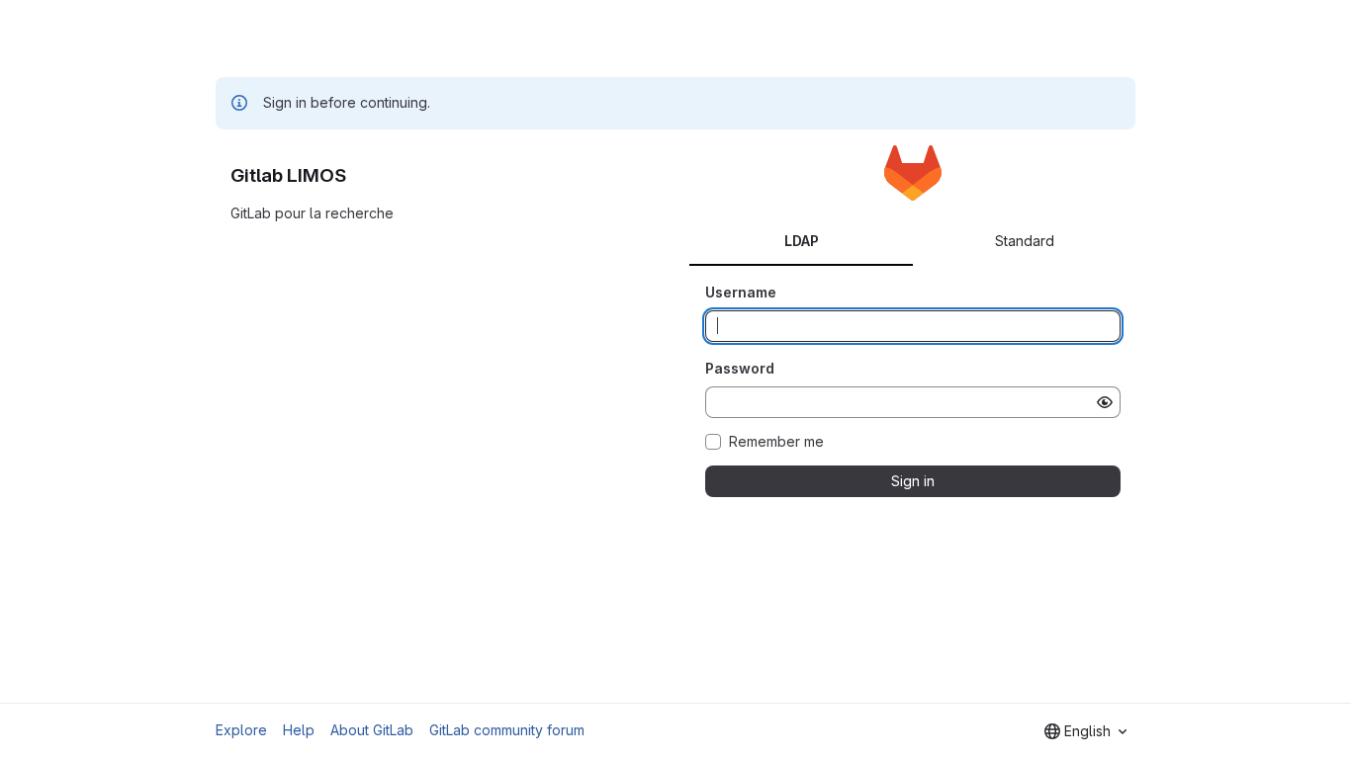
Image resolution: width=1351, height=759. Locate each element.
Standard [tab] (1024, 240)
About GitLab (371, 729)
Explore (241, 729)
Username (740, 292)
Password (739, 368)
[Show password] (1105, 402)
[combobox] (1085, 731)
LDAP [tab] (801, 240)
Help (299, 729)
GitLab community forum (507, 729)
